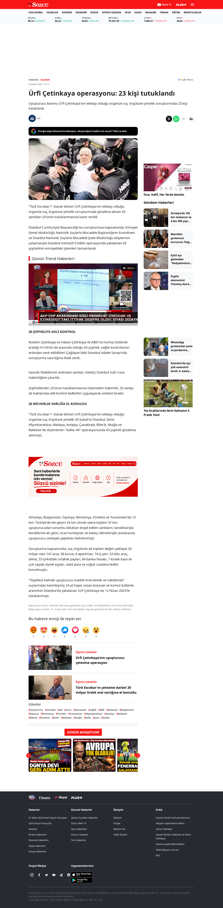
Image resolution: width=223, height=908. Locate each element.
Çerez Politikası (164, 829)
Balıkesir (122, 713)
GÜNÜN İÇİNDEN (111, 12)
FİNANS (164, 12)
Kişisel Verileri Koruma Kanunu (173, 817)
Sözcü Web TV (78, 823)
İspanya (34, 713)
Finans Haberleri (38, 834)
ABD (102, 709)
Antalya (110, 713)
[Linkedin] (68, 875)
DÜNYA (94, 12)
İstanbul (45, 717)
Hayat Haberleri (37, 845)
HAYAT (138, 12)
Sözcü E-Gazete (79, 834)
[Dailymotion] (61, 875)
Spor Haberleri (79, 829)
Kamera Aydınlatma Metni (170, 844)
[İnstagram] (32, 875)
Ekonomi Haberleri (39, 840)
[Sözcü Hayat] (60, 797)
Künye (116, 823)
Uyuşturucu (36, 709)
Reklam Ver (119, 829)
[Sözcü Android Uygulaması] (82, 880)
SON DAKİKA (36, 12)
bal (61, 709)
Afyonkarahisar (94, 713)
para (96, 717)
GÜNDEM (67, 12)
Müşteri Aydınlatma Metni (170, 823)
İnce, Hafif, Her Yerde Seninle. (164, 195)
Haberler (34, 810)
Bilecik (33, 717)
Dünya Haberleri (38, 851)
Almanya (113, 709)
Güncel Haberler (81, 810)
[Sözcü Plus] (76, 797)
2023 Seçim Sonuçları (40, 823)
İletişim (117, 817)
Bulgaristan (127, 709)
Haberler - (34, 79)
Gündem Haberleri (159, 202)
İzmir (56, 717)
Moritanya (48, 713)
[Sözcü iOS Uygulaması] (82, 874)
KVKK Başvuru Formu (167, 849)
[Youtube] (54, 875)
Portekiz (61, 713)
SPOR (128, 12)
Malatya (67, 717)
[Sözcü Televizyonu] (32, 797)
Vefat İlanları (120, 834)
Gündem (45, 79)
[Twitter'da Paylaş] (169, 119)
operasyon (81, 709)
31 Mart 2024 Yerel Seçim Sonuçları (48, 817)
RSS (158, 855)
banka (106, 717)
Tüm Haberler (78, 840)
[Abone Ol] (185, 79)
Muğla (78, 717)
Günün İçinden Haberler (84, 817)
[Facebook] (39, 875)
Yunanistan (76, 713)
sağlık (93, 709)
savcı (69, 709)
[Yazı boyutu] (191, 119)
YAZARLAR (52, 12)
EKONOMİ (81, 12)
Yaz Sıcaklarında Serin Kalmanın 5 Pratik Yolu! (167, 413)
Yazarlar (33, 829)
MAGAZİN (150, 12)
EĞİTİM (176, 12)
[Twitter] (46, 875)
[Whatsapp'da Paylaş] (176, 119)
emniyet (51, 709)
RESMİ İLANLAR (192, 12)
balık (88, 717)
